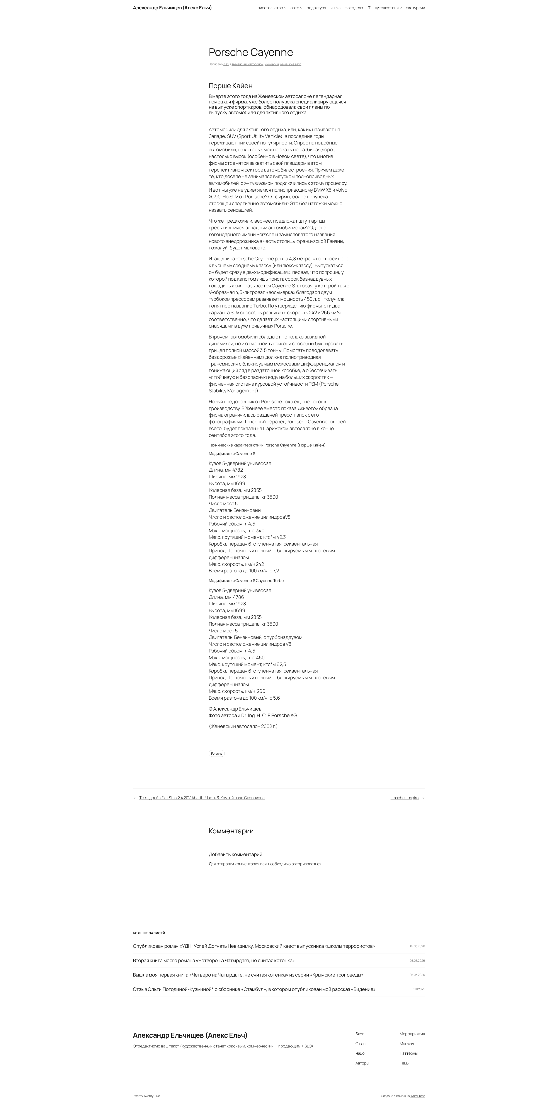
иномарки (272, 64)
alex (226, 64)
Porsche (216, 753)
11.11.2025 (419, 989)
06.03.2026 (417, 960)
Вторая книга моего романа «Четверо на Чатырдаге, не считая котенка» (214, 960)
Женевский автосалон (247, 64)
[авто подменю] (301, 8)
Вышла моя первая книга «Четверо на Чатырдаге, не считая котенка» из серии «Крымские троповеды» (248, 975)
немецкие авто (290, 64)
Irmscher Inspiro (405, 797)
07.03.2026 (417, 946)
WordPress (417, 1096)
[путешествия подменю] (401, 8)
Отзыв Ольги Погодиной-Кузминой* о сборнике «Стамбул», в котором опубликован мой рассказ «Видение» (254, 989)
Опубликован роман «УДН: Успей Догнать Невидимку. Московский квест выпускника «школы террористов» (254, 946)
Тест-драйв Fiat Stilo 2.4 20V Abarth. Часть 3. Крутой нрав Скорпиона (202, 797)
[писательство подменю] (285, 8)
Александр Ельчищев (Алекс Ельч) (172, 7)
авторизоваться (307, 863)
